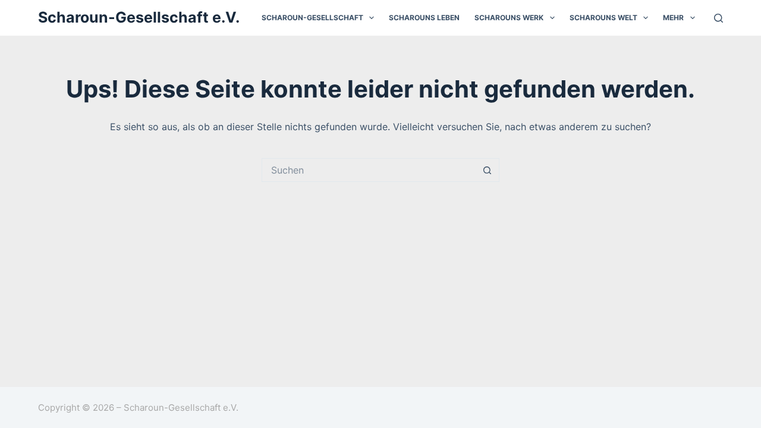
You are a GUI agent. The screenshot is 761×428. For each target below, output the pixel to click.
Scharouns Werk (508, 17)
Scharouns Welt (603, 17)
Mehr (673, 17)
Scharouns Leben (424, 17)
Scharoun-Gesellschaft (312, 17)
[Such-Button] (487, 170)
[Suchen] (718, 18)
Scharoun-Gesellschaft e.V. (139, 17)
